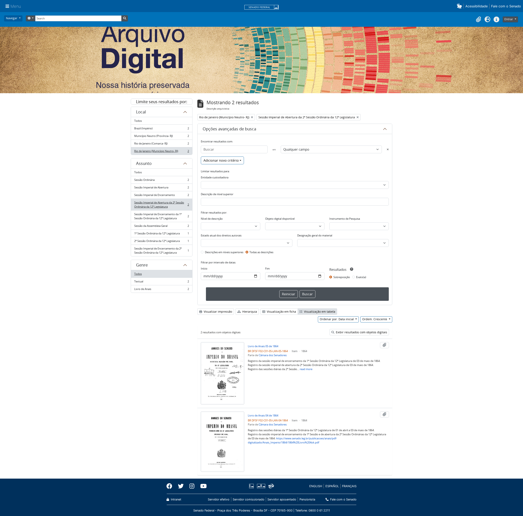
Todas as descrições (261, 252)
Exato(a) (361, 277)
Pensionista (307, 499)
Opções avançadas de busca (229, 129)
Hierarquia (249, 311)
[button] (460, 6)
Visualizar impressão (217, 311)
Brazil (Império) (161, 129)
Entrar (509, 19)
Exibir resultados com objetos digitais (361, 332)
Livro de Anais (161, 290)
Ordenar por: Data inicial (337, 319)
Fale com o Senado (506, 6)
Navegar (12, 18)
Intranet (175, 499)
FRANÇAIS (349, 486)
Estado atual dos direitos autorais (221, 235)
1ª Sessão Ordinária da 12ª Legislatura (161, 234)
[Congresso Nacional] (261, 486)
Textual (161, 282)
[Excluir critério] (388, 149)
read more (306, 369)
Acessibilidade (476, 6)
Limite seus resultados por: (161, 101)
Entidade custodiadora (214, 177)
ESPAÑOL (332, 486)
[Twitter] (181, 486)
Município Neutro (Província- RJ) (161, 137)
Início (204, 268)
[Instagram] (192, 486)
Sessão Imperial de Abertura (161, 188)
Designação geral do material (314, 235)
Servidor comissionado (248, 499)
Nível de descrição (212, 219)
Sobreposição (341, 277)
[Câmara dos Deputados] (252, 486)
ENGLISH (315, 486)
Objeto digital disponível (280, 219)
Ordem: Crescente (375, 319)
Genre (142, 265)
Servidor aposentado (281, 499)
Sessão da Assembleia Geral (161, 227)
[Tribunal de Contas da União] (270, 486)
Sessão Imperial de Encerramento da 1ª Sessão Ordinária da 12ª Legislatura (161, 216)
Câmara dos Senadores (273, 355)
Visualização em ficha (281, 311)
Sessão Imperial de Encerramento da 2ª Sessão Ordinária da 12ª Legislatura (161, 250)
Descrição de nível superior (217, 194)
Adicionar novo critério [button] (221, 160)
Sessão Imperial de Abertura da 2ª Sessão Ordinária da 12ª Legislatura (161, 204)
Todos (138, 121)
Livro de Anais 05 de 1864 (263, 346)
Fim (267, 268)
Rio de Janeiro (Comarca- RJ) (161, 144)
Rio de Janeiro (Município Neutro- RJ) (161, 152)
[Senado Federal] (261, 7)
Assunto (144, 163)
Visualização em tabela (319, 311)
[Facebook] (171, 486)
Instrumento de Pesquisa (344, 219)
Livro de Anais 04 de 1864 (263, 415)
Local (141, 112)
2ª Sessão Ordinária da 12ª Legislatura (161, 242)
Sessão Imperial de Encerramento (161, 196)
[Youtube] (202, 486)
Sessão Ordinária (161, 181)
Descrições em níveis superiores (224, 252)
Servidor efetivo (218, 499)
